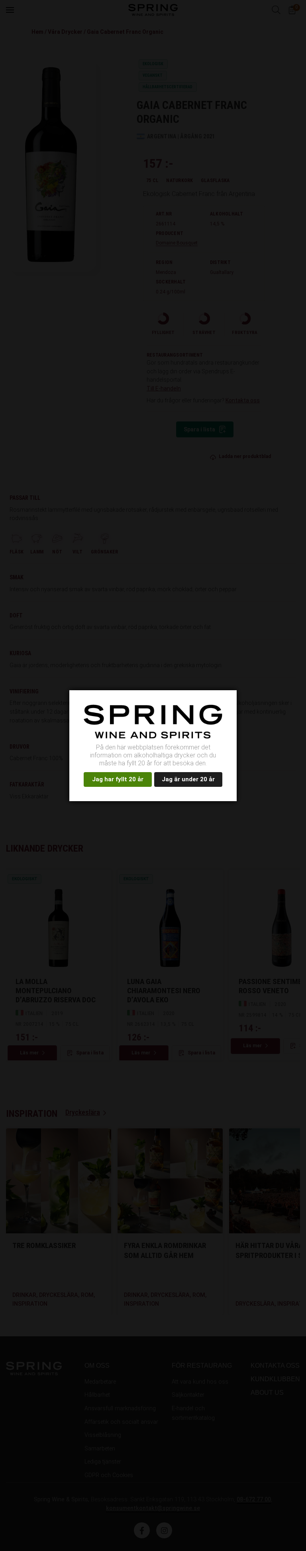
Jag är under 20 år (188, 779)
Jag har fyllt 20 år (117, 779)
